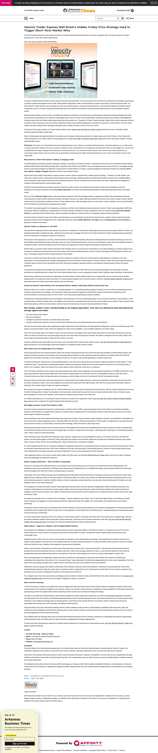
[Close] (36, 713)
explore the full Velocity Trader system (86, 129)
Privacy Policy (112, 750)
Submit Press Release (64, 750)
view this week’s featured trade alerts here (85, 139)
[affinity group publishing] (13, 379)
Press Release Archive (47, 750)
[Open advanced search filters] (122, 18)
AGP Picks (6, 3)
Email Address (11, 735)
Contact (122, 750)
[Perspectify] (13, 374)
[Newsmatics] (13, 383)
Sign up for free (20, 743)
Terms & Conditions (80, 750)
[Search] (118, 18)
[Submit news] (13, 369)
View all (153, 3)
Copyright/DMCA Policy (97, 750)
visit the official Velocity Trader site (117, 279)
